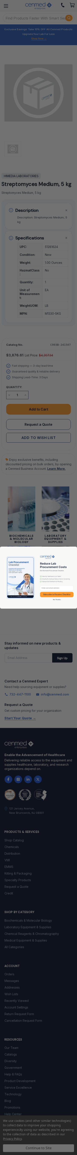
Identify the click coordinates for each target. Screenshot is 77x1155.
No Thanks (57, 599)
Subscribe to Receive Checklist (56, 594)
